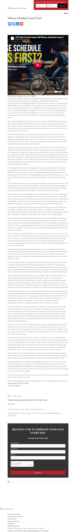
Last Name (14, 449)
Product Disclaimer (14, 514)
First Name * (15, 443)
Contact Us (11, 524)
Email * (13, 455)
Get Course (11, 404)
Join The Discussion (14, 386)
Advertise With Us (13, 526)
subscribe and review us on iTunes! (18, 383)
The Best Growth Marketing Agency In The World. (32, 531)
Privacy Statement (13, 521)
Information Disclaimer (15, 517)
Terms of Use (12, 519)
